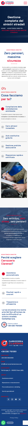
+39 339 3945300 (7, 358)
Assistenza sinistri (14, 28)
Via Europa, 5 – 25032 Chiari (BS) (12, 370)
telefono (4, 349)
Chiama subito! (12, 323)
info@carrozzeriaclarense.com (11, 364)
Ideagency (23, 413)
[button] (3, 422)
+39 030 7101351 (14, 326)
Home (3, 28)
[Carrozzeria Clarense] (7, 3)
